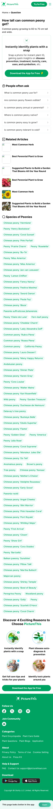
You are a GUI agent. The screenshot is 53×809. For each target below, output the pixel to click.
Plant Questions (9, 741)
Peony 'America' (38, 434)
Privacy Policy (9, 752)
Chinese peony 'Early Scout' (18, 487)
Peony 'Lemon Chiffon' (15, 276)
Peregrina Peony (12, 593)
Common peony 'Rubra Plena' (19, 334)
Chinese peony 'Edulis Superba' (20, 423)
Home (5, 12)
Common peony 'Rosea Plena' (19, 340)
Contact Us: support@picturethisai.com (27, 768)
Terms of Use (24, 752)
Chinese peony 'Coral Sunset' (19, 234)
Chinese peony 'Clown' (16, 535)
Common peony (12, 346)
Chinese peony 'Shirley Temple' (20, 582)
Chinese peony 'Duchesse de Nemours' (24, 405)
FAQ (4, 768)
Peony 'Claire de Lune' (15, 317)
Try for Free (39, 4)
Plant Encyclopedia (11, 736)
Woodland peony (34, 593)
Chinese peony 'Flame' (15, 429)
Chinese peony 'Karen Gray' (18, 376)
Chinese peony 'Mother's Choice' (21, 476)
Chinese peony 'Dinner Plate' (19, 370)
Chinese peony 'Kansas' (32, 470)
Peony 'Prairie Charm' (15, 246)
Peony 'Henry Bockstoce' (17, 228)
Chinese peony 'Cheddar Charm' (21, 323)
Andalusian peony (13, 364)
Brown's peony (34, 464)
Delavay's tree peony (15, 411)
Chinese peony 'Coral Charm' (19, 611)
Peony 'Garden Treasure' (33, 399)
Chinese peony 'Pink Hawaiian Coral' (23, 511)
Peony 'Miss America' (15, 258)
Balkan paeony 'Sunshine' (17, 558)
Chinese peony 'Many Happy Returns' (23, 358)
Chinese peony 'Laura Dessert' (20, 352)
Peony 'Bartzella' (12, 552)
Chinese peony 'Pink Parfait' (18, 240)
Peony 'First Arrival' (14, 529)
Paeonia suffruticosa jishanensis (20, 311)
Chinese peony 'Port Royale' (18, 517)
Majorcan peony (12, 576)
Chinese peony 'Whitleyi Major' (20, 523)
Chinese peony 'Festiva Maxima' (20, 287)
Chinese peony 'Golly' (15, 599)
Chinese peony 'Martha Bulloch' (20, 570)
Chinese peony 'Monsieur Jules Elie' (22, 452)
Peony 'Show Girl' (13, 540)
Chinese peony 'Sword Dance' (19, 293)
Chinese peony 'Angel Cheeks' (19, 499)
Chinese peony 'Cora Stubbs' (19, 546)
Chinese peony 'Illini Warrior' (18, 505)
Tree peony (10, 470)
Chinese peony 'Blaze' (15, 305)
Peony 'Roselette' (40, 246)
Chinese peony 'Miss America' (19, 264)
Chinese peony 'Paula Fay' (17, 299)
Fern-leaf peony (40, 317)
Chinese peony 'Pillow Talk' (18, 564)
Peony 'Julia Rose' (13, 440)
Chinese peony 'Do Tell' (16, 458)
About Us (6, 757)
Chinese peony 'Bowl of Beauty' (20, 588)
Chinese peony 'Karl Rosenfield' (20, 393)
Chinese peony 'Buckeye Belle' (20, 417)
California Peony (33, 346)
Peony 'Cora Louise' (14, 382)
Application (37, 741)
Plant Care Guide (31, 736)
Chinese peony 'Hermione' (17, 223)
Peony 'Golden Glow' (14, 434)
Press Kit (17, 757)
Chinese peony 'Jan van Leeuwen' (21, 270)
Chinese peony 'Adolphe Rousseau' (22, 482)
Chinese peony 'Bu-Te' (15, 252)
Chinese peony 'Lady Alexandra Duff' (23, 329)
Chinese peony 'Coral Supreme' (20, 446)
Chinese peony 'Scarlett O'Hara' (20, 605)
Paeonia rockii (11, 493)
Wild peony (9, 399)
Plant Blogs (24, 741)
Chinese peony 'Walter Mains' (19, 387)
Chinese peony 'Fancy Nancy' (19, 281)
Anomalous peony (13, 464)
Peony (34, 599)
